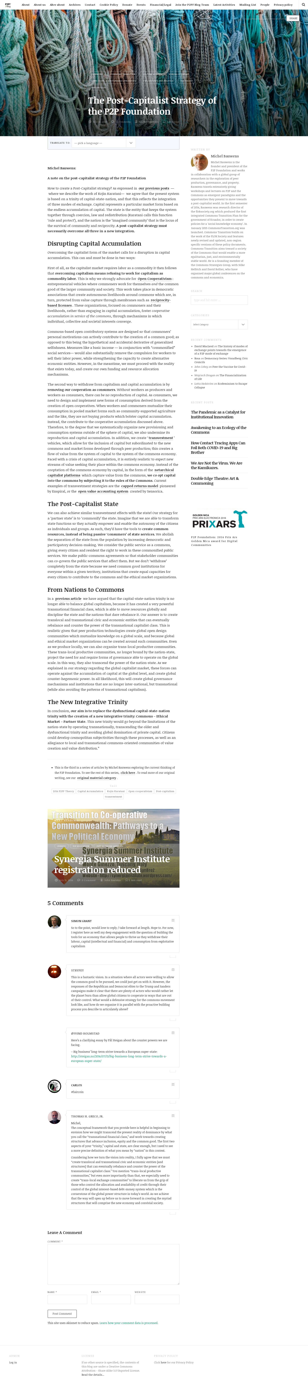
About (26, 4)
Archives (75, 4)
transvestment (161, 437)
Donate (127, 4)
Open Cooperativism (155, 278)
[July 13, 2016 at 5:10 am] (173, 969)
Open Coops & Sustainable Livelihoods (113, 80)
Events (141, 4)
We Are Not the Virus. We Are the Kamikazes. (216, 465)
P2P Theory (187, 80)
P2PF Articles (98, 87)
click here (128, 773)
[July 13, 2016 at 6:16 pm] (173, 1084)
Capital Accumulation (90, 791)
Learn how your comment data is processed (129, 1323)
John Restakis (112, 880)
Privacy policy (283, 4)
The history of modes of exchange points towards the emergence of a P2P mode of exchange (221, 349)
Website (140, 1292)
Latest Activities (224, 4)
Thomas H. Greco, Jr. (87, 1116)
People (265, 4)
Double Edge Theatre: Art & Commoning (215, 481)
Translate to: (60, 142)
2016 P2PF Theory (63, 791)
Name (52, 1292)
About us (40, 4)
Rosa (197, 358)
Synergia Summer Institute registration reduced (112, 864)
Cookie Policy (109, 4)
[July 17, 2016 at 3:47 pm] (173, 1115)
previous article (68, 598)
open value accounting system (103, 491)
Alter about (57, 4)
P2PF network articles (110, 846)
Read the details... (93, 1374)
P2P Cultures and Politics (158, 80)
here (163, 1362)
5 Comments (123, 121)
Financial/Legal (160, 4)
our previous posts (154, 188)
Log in (13, 1362)
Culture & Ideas (152, 74)
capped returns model (139, 486)
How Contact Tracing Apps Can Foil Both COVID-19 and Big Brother (218, 447)
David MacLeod (204, 346)
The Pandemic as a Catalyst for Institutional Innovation (218, 414)
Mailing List (247, 4)
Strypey (77, 970)
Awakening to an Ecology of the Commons (218, 430)
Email (96, 1292)
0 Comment (89, 880)
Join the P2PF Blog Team (192, 4)
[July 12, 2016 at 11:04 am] (173, 920)
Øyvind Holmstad (85, 1033)
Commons (97, 74)
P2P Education (81, 846)
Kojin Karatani (116, 791)
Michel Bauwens (148, 121)
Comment (55, 1241)
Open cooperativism (140, 791)
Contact (90, 4)
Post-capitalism (165, 791)
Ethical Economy (179, 74)
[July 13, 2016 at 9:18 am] (173, 1032)
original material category (96, 778)
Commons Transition (122, 74)
